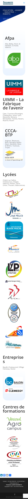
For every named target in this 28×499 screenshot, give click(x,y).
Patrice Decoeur (18, 497)
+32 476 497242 (20, 481)
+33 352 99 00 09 (12, 481)
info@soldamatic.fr (14, 483)
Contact (5, 481)
